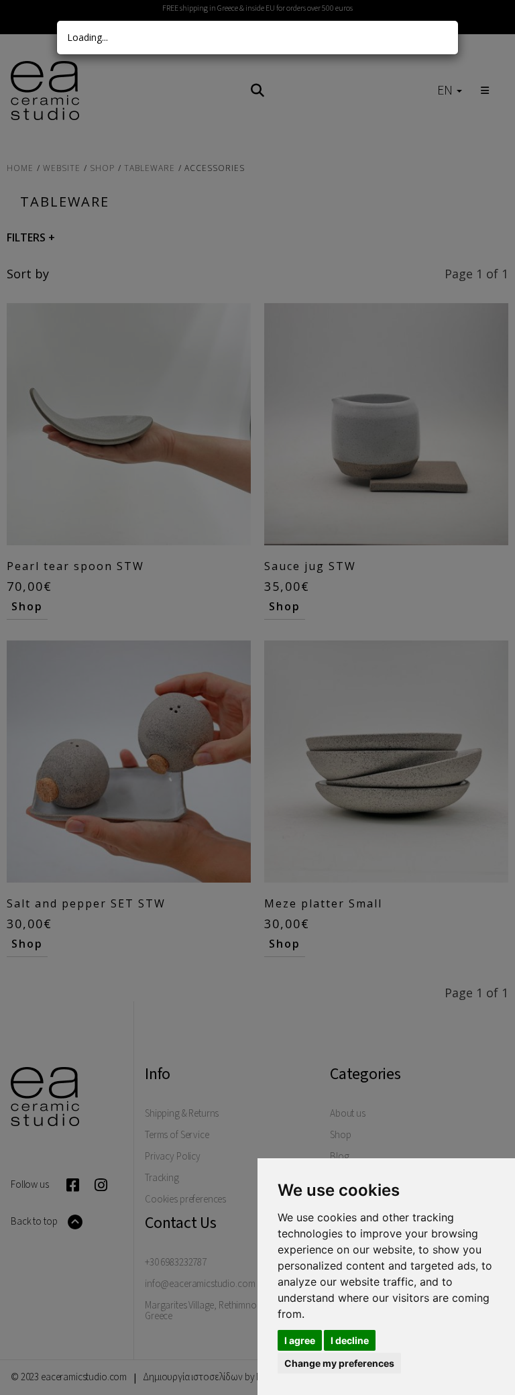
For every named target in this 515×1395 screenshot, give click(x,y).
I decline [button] (350, 1340)
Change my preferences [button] (339, 1363)
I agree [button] (299, 1340)
